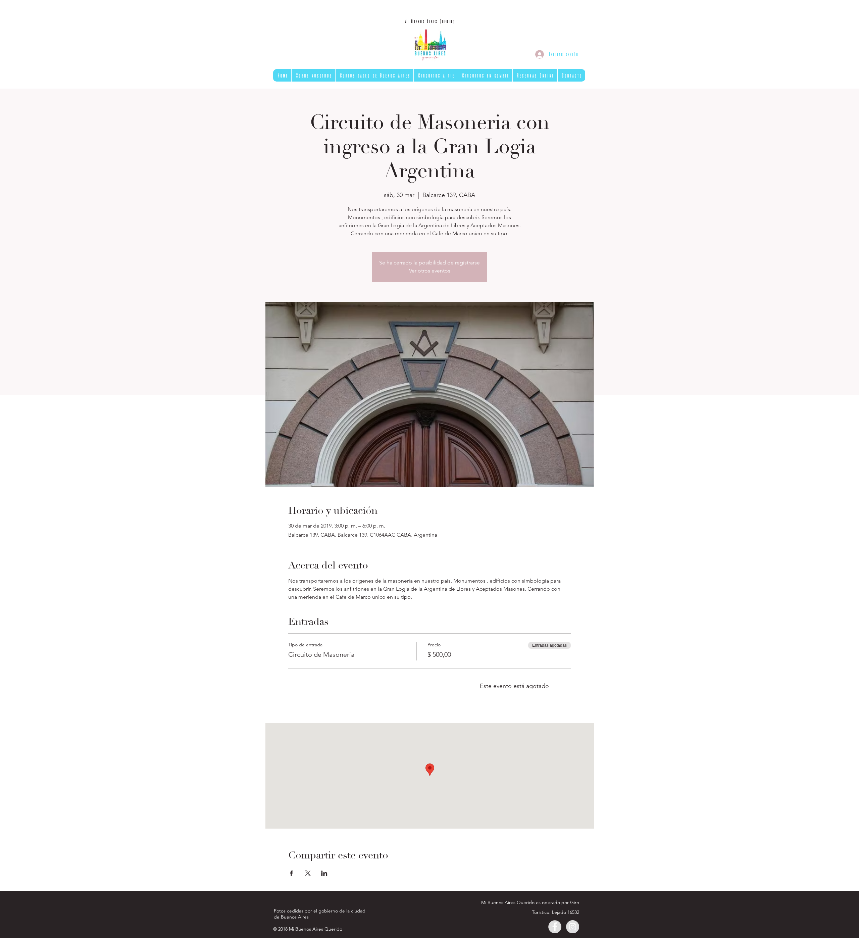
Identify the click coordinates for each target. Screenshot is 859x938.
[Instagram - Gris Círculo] (572, 926)
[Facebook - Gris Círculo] (554, 926)
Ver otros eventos (429, 270)
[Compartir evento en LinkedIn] (324, 873)
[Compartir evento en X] (308, 873)
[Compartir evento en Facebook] (291, 873)
